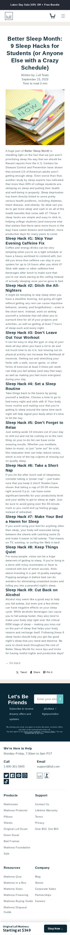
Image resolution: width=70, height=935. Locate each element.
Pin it (49, 672)
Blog (38, 876)
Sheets (8, 822)
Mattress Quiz (13, 876)
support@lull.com (48, 766)
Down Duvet (11, 835)
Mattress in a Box (15, 882)
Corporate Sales (45, 888)
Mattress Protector (16, 810)
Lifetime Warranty (46, 810)
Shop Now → (55, 928)
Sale (6, 853)
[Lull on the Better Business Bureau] (46, 775)
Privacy (39, 822)
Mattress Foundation (17, 847)
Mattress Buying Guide (18, 901)
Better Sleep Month (37, 150)
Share (36, 672)
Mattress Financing (16, 894)
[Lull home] (40, 775)
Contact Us (42, 804)
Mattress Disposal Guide (15, 909)
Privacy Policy (49, 732)
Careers (40, 901)
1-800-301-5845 (14, 766)
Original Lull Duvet (15, 828)
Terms (39, 816)
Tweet (23, 672)
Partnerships (43, 894)
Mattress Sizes (13, 888)
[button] (63, 16)
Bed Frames (11, 841)
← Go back (13, 663)
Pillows (8, 816)
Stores (39, 882)
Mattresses (11, 804)
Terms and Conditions (32, 732)
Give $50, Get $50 (47, 828)
